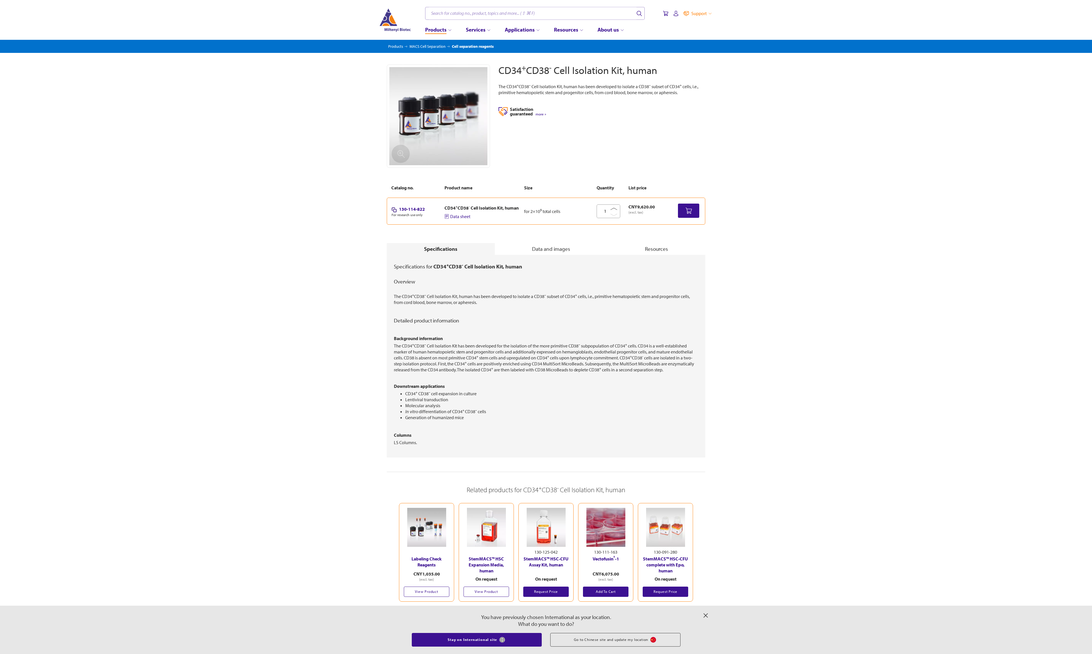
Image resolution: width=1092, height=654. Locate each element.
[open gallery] (438, 116)
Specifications (440, 248)
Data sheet (460, 216)
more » (540, 114)
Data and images (551, 248)
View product (426, 591)
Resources (656, 248)
